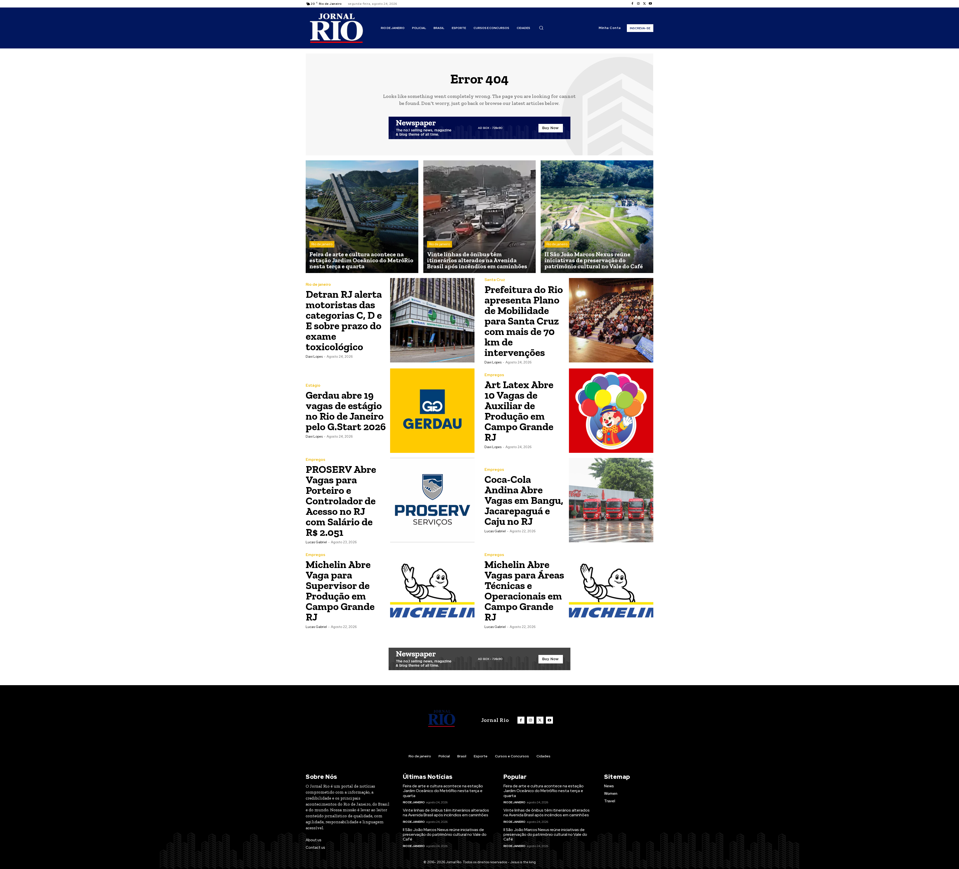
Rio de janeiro (321, 244)
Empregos (494, 375)
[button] (541, 27)
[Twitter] (644, 4)
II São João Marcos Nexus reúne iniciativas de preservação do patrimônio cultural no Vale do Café (444, 834)
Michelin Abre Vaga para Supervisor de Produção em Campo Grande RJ (340, 590)
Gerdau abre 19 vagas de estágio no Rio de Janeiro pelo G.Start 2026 (346, 411)
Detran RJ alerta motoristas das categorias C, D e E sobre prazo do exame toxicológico (344, 320)
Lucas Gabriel (316, 542)
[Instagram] (638, 4)
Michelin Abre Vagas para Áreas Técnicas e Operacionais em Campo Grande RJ (524, 590)
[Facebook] (632, 4)
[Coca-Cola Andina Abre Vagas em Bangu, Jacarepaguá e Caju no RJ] (611, 500)
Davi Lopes (314, 356)
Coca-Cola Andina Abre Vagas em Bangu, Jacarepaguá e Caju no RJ (523, 500)
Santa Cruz (494, 280)
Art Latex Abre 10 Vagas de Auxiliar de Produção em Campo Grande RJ (518, 410)
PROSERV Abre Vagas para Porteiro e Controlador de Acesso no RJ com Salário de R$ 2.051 (341, 501)
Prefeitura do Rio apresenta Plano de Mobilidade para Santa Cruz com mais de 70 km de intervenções (523, 321)
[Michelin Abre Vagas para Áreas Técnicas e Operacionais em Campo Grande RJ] (611, 590)
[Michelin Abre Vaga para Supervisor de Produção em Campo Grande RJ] (432, 590)
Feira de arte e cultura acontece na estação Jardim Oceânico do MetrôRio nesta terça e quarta (443, 790)
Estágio (313, 385)
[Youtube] (650, 4)
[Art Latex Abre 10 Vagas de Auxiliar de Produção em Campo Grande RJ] (611, 410)
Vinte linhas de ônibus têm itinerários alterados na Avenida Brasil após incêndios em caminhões (446, 813)
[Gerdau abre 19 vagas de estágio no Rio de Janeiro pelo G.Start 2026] (432, 410)
